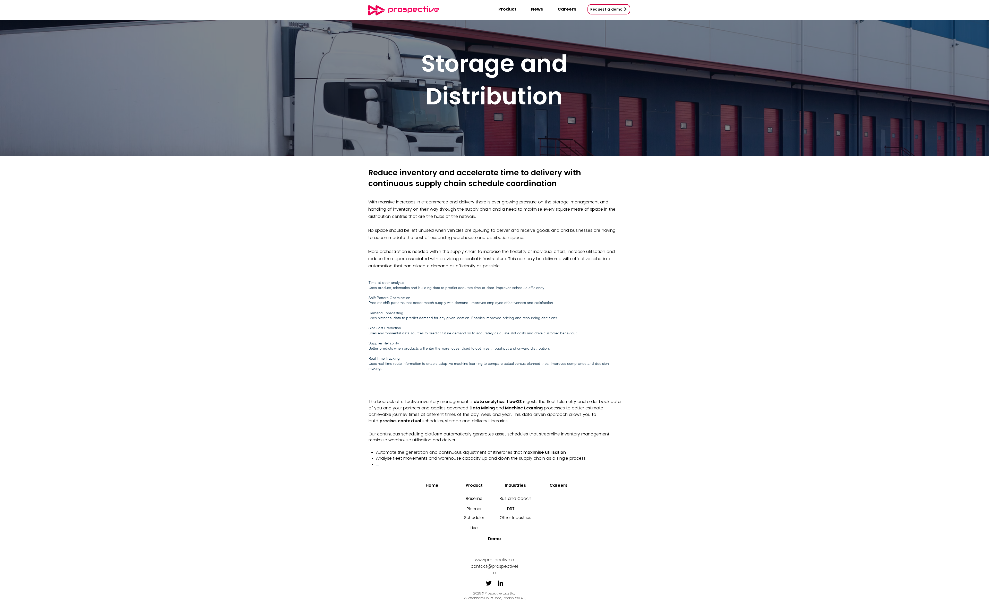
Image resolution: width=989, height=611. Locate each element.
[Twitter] (488, 583)
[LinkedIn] (500, 583)
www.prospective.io (494, 560)
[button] (509, 9)
